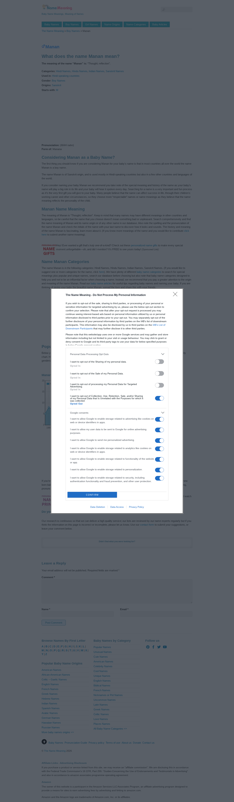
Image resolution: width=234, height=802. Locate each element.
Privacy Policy (136, 507)
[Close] (176, 295)
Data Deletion (97, 507)
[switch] (159, 361)
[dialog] (117, 401)
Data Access (117, 507)
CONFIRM (92, 495)
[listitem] (117, 354)
